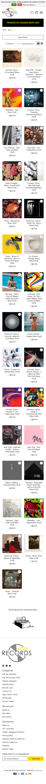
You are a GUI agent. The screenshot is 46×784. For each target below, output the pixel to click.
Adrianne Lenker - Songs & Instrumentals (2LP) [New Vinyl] (34, 412)
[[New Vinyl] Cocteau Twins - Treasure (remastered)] (34, 97)
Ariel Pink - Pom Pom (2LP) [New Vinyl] (33, 449)
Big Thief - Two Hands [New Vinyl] (34, 148)
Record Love (7, 687)
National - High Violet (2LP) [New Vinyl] (12, 522)
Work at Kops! (8, 749)
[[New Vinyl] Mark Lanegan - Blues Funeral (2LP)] (12, 171)
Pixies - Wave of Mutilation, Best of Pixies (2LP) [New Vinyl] (12, 259)
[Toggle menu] (41, 12)
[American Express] (22, 774)
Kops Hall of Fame (9, 694)
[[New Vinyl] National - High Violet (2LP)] (12, 508)
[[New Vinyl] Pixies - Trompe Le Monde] (12, 357)
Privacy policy (7, 735)
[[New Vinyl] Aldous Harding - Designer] (12, 470)
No (20, 5)
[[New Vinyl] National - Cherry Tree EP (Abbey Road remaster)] (12, 281)
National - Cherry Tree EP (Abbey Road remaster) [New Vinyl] (12, 297)
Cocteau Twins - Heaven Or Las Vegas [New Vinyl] (12, 411)
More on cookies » (29, 5)
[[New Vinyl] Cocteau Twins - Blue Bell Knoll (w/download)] (34, 171)
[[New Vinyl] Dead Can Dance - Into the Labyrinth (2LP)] (12, 321)
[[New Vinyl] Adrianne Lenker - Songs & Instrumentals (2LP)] (34, 397)
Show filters (23, 37)
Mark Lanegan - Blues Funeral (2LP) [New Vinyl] (12, 185)
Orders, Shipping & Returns (13, 732)
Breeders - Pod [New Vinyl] (12, 111)
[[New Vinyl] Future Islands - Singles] (34, 321)
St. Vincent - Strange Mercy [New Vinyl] (34, 258)
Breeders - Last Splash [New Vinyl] (34, 521)
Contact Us (6, 691)
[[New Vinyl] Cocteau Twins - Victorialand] (12, 57)
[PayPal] (30, 774)
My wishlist (6, 716)
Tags (9, 30)
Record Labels (8, 701)
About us (5, 725)
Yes (14, 5)
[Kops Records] (9, 12)
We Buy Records (9, 674)
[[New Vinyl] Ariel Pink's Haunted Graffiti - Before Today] (12, 435)
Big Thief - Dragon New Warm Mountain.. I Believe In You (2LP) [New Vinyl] (34, 74)
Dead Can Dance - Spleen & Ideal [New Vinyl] (12, 557)
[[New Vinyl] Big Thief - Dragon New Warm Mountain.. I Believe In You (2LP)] (34, 57)
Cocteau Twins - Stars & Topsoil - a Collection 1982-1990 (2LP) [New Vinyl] (34, 374)
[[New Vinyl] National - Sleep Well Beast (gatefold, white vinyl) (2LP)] (34, 470)
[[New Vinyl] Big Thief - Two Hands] (34, 135)
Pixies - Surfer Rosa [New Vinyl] (34, 556)
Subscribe (36, 758)
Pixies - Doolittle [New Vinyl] (12, 592)
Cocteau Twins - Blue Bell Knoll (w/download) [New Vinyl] (34, 186)
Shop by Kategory (9, 681)
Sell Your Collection (9, 742)
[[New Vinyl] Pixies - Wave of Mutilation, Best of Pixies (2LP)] (12, 244)
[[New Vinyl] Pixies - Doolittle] (12, 579)
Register (5, 710)
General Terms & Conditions (13, 738)
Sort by (19, 44)
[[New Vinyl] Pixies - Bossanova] (12, 208)
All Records (7, 698)
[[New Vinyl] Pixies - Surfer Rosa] (34, 543)
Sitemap (5, 745)
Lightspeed (38, 770)
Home (4, 30)
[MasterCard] (15, 774)
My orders (6, 713)
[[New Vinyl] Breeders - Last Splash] (34, 508)
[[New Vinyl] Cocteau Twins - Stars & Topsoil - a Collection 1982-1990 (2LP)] (34, 357)
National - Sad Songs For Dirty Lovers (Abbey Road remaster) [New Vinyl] (34, 298)
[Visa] (18, 774)
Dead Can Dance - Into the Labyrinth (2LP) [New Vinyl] (12, 336)
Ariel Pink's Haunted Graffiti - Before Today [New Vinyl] (12, 449)
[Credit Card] (26, 774)
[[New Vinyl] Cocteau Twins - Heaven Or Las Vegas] (12, 397)
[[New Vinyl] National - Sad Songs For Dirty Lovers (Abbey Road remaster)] (34, 281)
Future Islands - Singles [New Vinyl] (33, 335)
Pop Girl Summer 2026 (11, 677)
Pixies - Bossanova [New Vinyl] (12, 221)
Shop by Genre (8, 684)
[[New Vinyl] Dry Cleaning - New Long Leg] (12, 135)
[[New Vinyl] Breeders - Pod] (12, 97)
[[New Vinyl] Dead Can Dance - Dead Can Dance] (34, 208)
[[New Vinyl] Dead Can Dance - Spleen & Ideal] (12, 543)
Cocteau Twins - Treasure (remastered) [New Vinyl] (34, 113)
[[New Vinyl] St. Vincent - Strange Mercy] (34, 244)
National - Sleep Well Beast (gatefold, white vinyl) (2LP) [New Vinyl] (34, 486)
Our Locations (8, 728)
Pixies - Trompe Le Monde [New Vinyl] (12, 370)
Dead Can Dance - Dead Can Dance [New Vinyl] (33, 222)
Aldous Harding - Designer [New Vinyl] (12, 483)
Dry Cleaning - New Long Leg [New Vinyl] (12, 149)
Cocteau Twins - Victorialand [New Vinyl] (12, 72)
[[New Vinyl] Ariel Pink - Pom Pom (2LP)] (34, 435)
